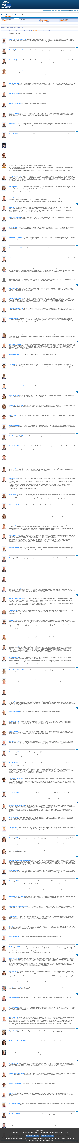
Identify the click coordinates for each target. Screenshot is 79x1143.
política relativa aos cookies (32, 1140)
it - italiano (59, 10)
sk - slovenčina (72, 10)
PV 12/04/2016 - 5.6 (44, 20)
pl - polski (68, 10)
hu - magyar (64, 10)
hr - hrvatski (58, 10)
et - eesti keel (50, 10)
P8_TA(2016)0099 (63, 20)
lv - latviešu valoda (61, 10)
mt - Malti (65, 10)
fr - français (55, 10)
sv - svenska (77, 10)
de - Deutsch (49, 10)
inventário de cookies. (48, 1140)
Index (3, 14)
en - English (53, 10)
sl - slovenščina (74, 10)
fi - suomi (75, 10)
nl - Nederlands (67, 10)
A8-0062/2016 (4, 20)
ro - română (71, 10)
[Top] (77, 47)
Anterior (8, 14)
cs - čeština (46, 10)
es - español (45, 10)
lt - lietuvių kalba (62, 10)
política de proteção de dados (62, 1138)
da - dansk (48, 10)
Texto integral (21, 14)
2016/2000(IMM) (8, 16)
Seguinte (13, 14)
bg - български (43, 10)
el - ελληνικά (52, 10)
